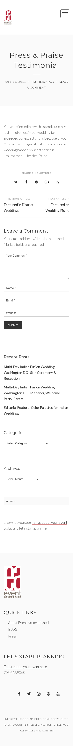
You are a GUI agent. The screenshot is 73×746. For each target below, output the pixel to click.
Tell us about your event (49, 522)
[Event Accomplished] (8, 17)
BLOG (12, 629)
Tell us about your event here (25, 666)
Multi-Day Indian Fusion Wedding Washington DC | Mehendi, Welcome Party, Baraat (32, 393)
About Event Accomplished (28, 622)
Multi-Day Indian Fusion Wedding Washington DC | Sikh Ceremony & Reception (30, 372)
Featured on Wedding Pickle (57, 205)
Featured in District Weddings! (18, 205)
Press (12, 636)
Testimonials (42, 81)
